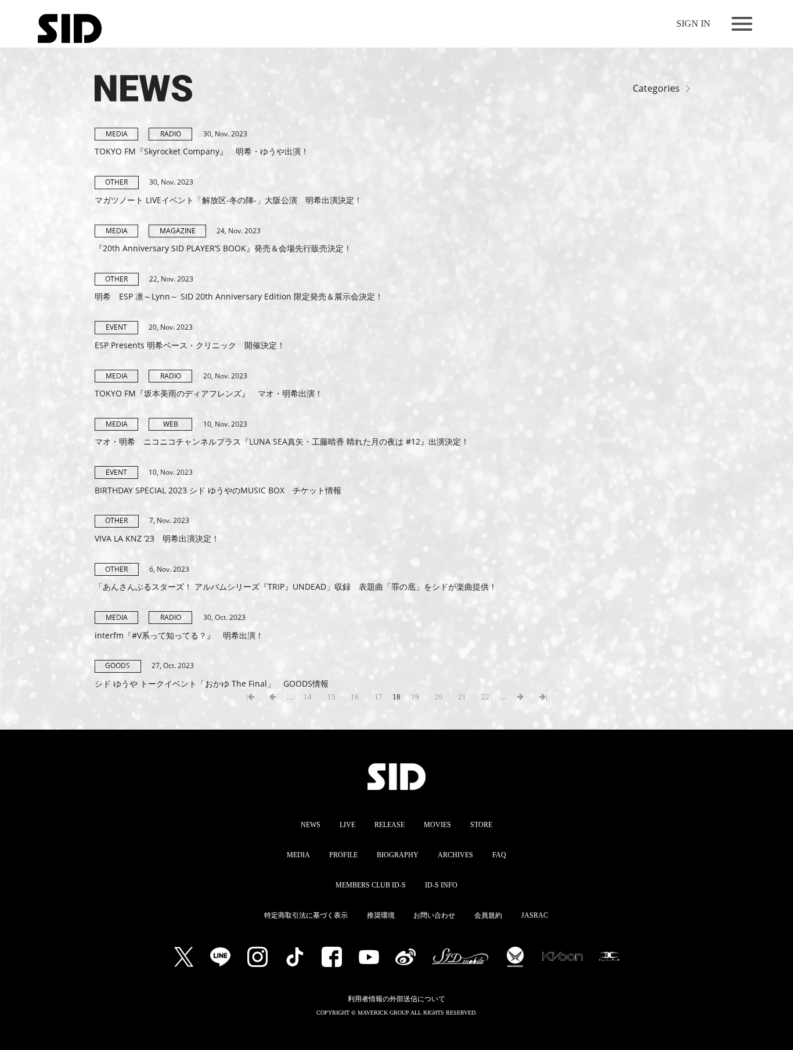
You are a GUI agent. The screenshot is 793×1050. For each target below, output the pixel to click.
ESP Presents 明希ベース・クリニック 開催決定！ (190, 345)
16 (355, 697)
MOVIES (437, 824)
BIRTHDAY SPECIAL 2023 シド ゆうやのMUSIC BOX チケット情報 (218, 490)
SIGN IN (693, 23)
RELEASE (389, 824)
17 (378, 697)
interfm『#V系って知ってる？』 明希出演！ (179, 635)
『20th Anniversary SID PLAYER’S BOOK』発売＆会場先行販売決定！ (223, 248)
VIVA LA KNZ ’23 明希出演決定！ (157, 538)
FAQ (499, 854)
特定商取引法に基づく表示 (306, 915)
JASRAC (534, 915)
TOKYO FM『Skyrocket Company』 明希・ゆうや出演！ (202, 151)
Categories (656, 89)
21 (462, 697)
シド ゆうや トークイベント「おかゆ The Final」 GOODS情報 (212, 683)
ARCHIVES (455, 854)
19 (415, 697)
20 (438, 697)
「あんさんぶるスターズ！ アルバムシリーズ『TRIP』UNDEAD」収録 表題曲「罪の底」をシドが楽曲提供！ (296, 586)
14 (308, 697)
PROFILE (343, 854)
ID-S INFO (441, 885)
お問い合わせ (434, 915)
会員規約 (488, 915)
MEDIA (298, 854)
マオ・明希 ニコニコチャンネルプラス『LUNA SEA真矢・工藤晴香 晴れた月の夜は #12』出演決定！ (282, 441)
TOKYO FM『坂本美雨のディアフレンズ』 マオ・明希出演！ (209, 393)
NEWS (310, 824)
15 (331, 697)
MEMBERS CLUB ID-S (371, 885)
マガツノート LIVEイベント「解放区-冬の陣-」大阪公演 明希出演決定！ (228, 199)
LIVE (347, 824)
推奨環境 (381, 915)
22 (485, 697)
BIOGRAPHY (398, 854)
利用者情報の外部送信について (396, 998)
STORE (481, 824)
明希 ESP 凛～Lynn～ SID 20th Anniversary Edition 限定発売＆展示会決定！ (239, 296)
